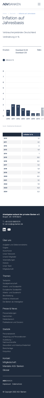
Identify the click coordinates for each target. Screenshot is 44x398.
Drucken (6, 50)
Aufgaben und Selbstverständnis (15, 245)
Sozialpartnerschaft (10, 283)
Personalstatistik (9, 334)
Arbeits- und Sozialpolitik (12, 286)
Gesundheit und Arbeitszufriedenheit (17, 345)
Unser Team (7, 266)
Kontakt (6, 358)
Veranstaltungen (9, 260)
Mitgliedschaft (8, 269)
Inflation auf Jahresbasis (27, 13)
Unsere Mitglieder (9, 257)
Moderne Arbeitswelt (11, 299)
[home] (11, 4)
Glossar (6, 370)
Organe (5, 248)
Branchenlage (8, 348)
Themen (6, 276)
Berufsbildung (8, 296)
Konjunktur (7, 351)
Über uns (7, 240)
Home (5, 13)
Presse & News (10, 308)
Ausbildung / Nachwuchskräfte (9, 341)
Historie (6, 263)
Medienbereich (8, 319)
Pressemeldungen (9, 313)
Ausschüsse (7, 251)
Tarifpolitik (6, 280)
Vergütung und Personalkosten (14, 337)
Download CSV (21, 53)
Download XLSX (22, 50)
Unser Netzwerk (9, 254)
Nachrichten (7, 316)
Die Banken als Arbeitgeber (13, 302)
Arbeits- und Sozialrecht (12, 292)
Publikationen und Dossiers (13, 322)
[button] (39, 4)
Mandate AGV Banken (13, 366)
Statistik (13, 13)
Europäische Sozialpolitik (12, 290)
